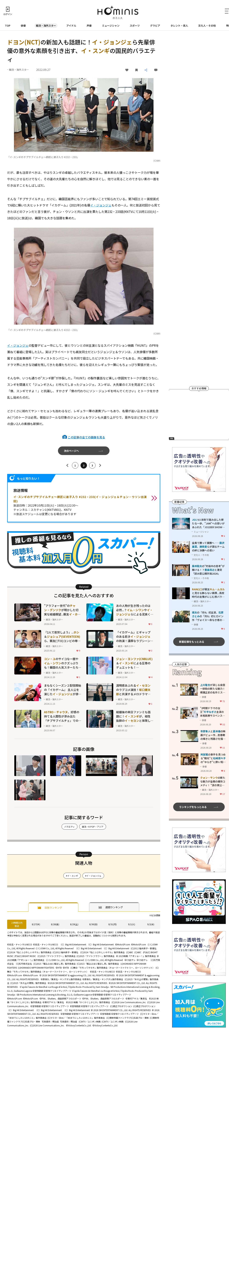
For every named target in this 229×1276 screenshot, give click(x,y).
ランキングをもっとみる (193, 807)
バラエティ (69, 826)
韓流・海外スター (46, 25)
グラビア (155, 25)
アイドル (71, 25)
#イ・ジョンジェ (93, 875)
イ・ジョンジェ (100, 205)
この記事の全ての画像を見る (86, 437)
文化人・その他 (207, 25)
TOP (7, 25)
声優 (89, 25)
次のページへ (71, 451)
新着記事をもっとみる (191, 641)
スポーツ (135, 25)
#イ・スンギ (72, 875)
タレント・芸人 (179, 25)
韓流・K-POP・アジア (92, 826)
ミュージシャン (111, 25)
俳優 (23, 25)
